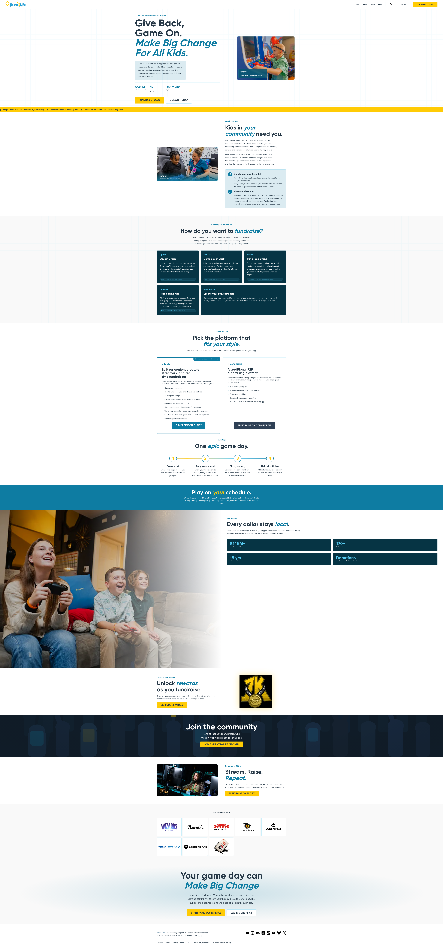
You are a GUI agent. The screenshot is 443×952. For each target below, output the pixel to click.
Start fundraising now (206, 912)
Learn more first (241, 912)
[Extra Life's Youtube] (247, 933)
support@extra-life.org (222, 943)
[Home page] (16, 4)
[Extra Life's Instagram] (252, 933)
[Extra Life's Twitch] (273, 933)
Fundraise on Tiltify (189, 425)
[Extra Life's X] (284, 933)
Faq (380, 4)
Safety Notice (178, 943)
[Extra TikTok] (268, 933)
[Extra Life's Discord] (258, 933)
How (373, 4)
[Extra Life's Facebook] (263, 933)
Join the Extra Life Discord (221, 744)
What (365, 4)
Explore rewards (172, 705)
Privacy (160, 943)
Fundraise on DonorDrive (254, 425)
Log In (403, 4)
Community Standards (201, 943)
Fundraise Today (425, 4)
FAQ (188, 943)
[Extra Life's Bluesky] (279, 933)
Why (358, 4)
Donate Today (179, 100)
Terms (167, 943)
